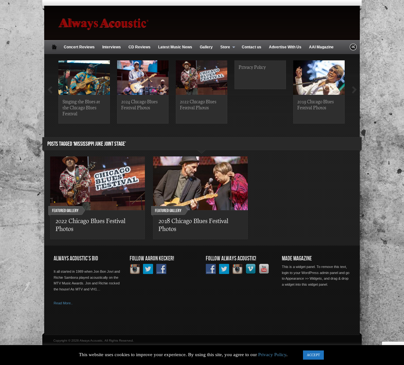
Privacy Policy (252, 67)
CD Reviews (139, 47)
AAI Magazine (321, 47)
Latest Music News (175, 47)
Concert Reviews (79, 47)
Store (223, 47)
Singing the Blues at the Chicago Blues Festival (81, 107)
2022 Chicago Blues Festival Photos (198, 104)
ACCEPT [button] (313, 355)
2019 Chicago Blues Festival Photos (315, 104)
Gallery (206, 47)
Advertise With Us (285, 47)
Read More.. (63, 303)
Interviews (111, 47)
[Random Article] (353, 49)
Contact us (251, 47)
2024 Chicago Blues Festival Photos (139, 104)
